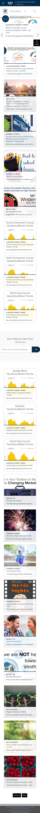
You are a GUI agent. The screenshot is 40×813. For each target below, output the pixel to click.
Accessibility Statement (14, 810)
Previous (17, 795)
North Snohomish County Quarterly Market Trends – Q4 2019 (18, 30)
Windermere (30, 807)
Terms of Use (15, 808)
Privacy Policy (24, 808)
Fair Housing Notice (26, 810)
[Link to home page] (10, 3)
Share (37, 44)
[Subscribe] (36, 349)
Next (24, 795)
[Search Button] (34, 11)
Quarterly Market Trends (17, 25)
